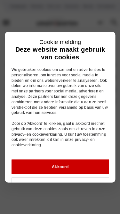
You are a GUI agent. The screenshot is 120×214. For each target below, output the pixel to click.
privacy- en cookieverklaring (36, 134)
